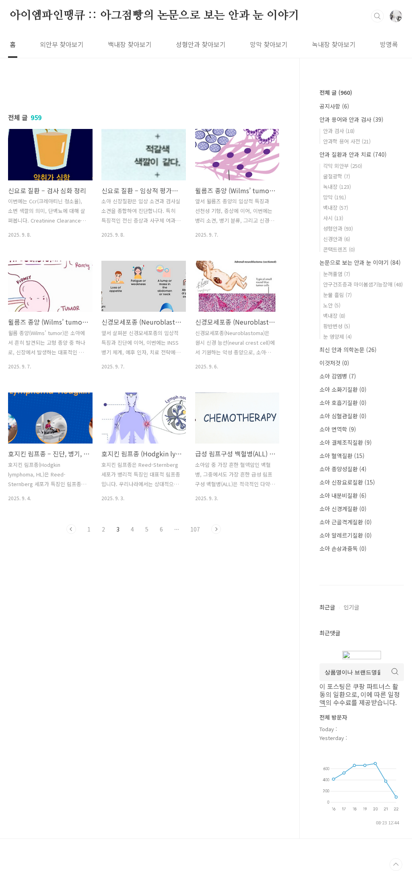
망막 (334, 197)
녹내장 (337, 186)
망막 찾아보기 (269, 44)
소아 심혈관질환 (343, 416)
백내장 (335, 207)
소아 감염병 (337, 376)
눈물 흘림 (337, 295)
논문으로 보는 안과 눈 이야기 (360, 262)
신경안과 (336, 239)
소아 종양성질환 (343, 469)
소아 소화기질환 (343, 389)
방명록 (389, 44)
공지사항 (334, 106)
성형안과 (338, 228)
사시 (333, 218)
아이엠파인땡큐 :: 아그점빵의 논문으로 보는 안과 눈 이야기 (154, 15)
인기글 (351, 607)
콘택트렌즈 (339, 249)
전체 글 (335, 92)
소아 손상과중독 (343, 548)
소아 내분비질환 (343, 495)
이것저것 (334, 363)
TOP (395, 864)
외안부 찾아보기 (62, 44)
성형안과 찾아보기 (201, 44)
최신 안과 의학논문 (348, 350)
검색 (377, 16)
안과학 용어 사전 (347, 141)
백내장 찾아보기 (130, 44)
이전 (71, 529)
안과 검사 (338, 131)
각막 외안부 (342, 166)
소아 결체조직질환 (345, 442)
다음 (216, 529)
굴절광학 (336, 176)
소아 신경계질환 (343, 509)
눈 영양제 (337, 336)
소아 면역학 (337, 429)
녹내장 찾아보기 (334, 44)
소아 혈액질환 (342, 456)
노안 (331, 305)
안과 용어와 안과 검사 (351, 119)
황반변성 (336, 326)
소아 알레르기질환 (345, 535)
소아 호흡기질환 (343, 403)
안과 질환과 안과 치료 (353, 154)
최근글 (327, 607)
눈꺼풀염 (336, 274)
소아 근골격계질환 (345, 522)
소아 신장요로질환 (347, 482)
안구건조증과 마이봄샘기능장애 (363, 284)
